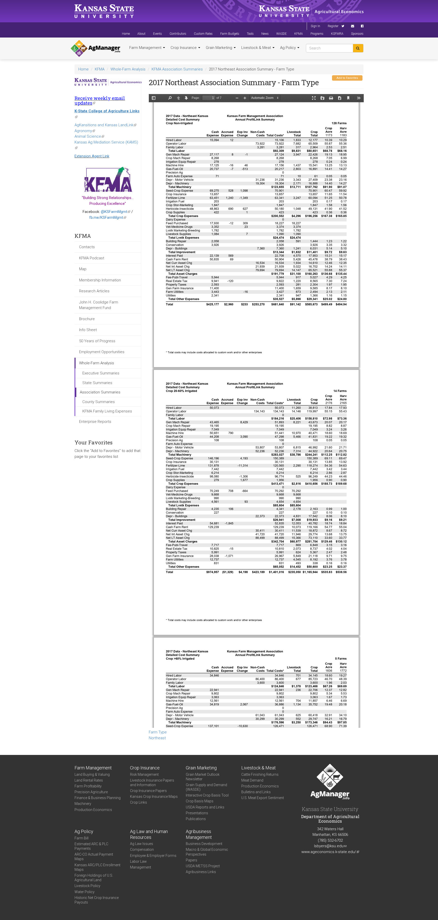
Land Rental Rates (89, 780)
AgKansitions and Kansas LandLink (105, 125)
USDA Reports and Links (205, 807)
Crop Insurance (184, 47)
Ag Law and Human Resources (149, 834)
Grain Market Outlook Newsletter (203, 776)
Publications (196, 819)
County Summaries (98, 402)
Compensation (142, 849)
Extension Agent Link (92, 156)
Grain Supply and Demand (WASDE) (206, 787)
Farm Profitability (88, 786)
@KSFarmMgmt (115, 211)
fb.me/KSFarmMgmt (107, 217)
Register (333, 26)
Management (140, 867)
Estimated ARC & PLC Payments (91, 846)
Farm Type (158, 732)
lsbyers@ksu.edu (330, 846)
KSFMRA (337, 33)
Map (82, 269)
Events (157, 33)
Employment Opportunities (101, 352)
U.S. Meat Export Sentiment (262, 798)
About (141, 33)
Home (126, 33)
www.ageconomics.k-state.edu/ (330, 852)
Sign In (315, 26)
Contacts (87, 247)
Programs (317, 33)
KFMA (298, 33)
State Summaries (97, 383)
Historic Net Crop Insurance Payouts (97, 900)
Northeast (157, 738)
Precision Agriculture (91, 792)
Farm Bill (81, 838)
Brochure (87, 319)
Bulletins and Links (256, 792)
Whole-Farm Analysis (128, 69)
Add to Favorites (347, 78)
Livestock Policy (87, 886)
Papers (191, 860)
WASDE (281, 33)
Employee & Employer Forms (153, 856)
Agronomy (85, 131)
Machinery (83, 804)
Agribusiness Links (201, 872)
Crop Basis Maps (199, 801)
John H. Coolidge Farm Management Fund (98, 305)
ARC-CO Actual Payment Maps (94, 856)
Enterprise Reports (95, 421)
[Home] (95, 48)
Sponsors (357, 33)
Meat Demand (252, 780)
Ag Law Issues (141, 844)
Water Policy (85, 892)
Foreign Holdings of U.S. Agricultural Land (94, 877)
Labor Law (138, 861)
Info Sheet (88, 330)
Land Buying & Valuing (92, 774)
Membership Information (100, 280)
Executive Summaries (100, 373)
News (265, 33)
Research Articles (94, 291)
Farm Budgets (229, 33)
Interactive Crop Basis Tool (207, 795)
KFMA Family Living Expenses (107, 411)
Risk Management (144, 774)
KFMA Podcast (91, 258)
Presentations (197, 813)
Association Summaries (100, 392)
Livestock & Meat (256, 47)
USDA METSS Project (203, 866)
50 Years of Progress (97, 341)
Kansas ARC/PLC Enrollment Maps (97, 867)
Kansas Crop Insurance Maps (154, 797)
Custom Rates (203, 33)
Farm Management (145, 47)
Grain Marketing (219, 47)
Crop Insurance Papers (148, 791)
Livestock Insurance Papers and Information (152, 782)
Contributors (178, 33)
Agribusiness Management (199, 834)
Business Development (204, 844)
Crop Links (138, 802)
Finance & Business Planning (98, 798)
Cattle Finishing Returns (260, 774)
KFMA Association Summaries (177, 69)
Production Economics (93, 810)
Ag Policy (288, 47)
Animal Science (89, 136)
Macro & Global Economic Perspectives (207, 851)
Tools (250, 33)
